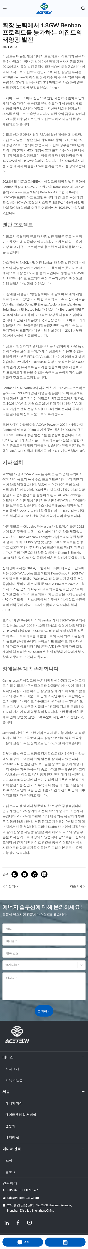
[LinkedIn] (6, 1223)
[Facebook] (18, 1223)
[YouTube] (29, 1223)
